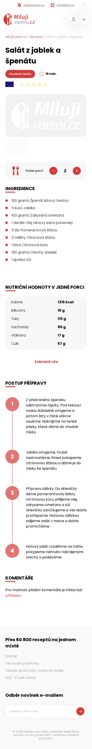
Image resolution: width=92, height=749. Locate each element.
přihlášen (13, 595)
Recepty (36, 37)
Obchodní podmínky (22, 663)
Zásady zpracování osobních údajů (34, 670)
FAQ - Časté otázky (20, 677)
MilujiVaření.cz (16, 37)
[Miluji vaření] (19, 19)
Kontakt (11, 656)
